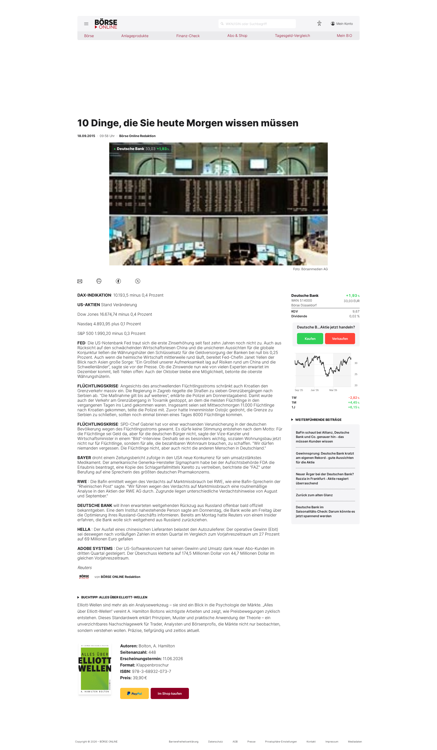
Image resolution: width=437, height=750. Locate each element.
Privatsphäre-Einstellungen (281, 741)
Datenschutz (215, 741)
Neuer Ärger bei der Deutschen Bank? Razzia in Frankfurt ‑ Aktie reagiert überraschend (325, 478)
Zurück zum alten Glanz (314, 495)
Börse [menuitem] (89, 35)
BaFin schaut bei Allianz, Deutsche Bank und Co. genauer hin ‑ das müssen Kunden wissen (322, 436)
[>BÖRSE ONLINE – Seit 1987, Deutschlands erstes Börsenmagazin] (106, 23)
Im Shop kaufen (170, 693)
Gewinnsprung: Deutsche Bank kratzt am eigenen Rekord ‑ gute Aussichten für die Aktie (325, 457)
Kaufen (310, 339)
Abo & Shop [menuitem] (237, 35)
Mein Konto (344, 23)
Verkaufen (340, 339)
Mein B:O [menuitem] (344, 35)
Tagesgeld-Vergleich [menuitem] (292, 35)
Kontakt (311, 741)
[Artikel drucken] (99, 281)
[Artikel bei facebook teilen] (118, 281)
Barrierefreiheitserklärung (183, 741)
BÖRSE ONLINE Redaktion (120, 577)
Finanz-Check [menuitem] (188, 35)
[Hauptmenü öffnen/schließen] (86, 23)
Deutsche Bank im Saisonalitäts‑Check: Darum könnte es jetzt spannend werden (325, 511)
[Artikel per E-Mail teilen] (80, 281)
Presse (251, 741)
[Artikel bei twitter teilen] (137, 281)
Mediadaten (355, 741)
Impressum (331, 741)
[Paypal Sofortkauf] (134, 693)
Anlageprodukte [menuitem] (134, 35)
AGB (235, 741)
